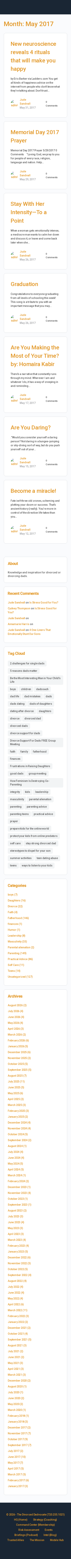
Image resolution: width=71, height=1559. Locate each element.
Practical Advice (17, 959)
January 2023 (16, 1251)
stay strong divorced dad (41, 843)
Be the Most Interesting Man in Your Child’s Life (35, 680)
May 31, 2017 (28, 107)
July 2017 (13, 1450)
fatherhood (40, 751)
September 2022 (17, 1275)
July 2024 (13, 1151)
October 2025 (16, 1063)
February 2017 (16, 1480)
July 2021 (13, 1351)
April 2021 (14, 1368)
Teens (11, 970)
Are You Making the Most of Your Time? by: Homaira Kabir (35, 355)
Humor (12, 929)
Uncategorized (17, 976)
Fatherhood (15, 918)
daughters (45, 711)
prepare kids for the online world (29, 828)
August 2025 (15, 1075)
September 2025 (17, 1069)
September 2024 (17, 1140)
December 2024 (17, 1122)
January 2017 (16, 1486)
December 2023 (17, 1187)
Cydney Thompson (19, 608)
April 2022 (14, 1304)
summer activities (21, 858)
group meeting (37, 773)
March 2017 (15, 1474)
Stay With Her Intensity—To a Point (29, 212)
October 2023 (16, 1198)
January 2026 (16, 1046)
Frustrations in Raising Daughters (30, 766)
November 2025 (17, 1058)
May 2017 (13, 1462)
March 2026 (15, 1034)
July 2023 (13, 1216)
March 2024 (15, 1175)
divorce (14, 718)
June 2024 (14, 1157)
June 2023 (14, 1222)
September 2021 (17, 1339)
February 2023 (16, 1245)
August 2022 (15, 1280)
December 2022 (17, 1257)
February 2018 (16, 1415)
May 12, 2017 (28, 533)
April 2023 (14, 1234)
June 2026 (14, 1017)
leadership (41, 791)
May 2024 (13, 1163)
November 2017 (17, 1433)
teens (13, 865)
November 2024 (17, 1128)
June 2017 (14, 1456)
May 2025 (13, 1093)
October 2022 (16, 1269)
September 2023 (17, 1204)
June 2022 (14, 1292)
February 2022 (16, 1316)
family (24, 751)
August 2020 (15, 1386)
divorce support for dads (25, 733)
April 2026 (14, 1028)
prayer (14, 821)
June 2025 (14, 1087)
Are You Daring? (31, 427)
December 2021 (17, 1327)
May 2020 (13, 1404)
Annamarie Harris (18, 624)
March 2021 (15, 1374)
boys (13, 689)
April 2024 (14, 1169)
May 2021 (13, 1363)
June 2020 (14, 1398)
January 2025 (16, 1116)
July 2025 (13, 1081)
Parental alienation (19, 947)
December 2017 (17, 1427)
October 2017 (16, 1439)
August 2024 (15, 1146)
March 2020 (15, 1409)
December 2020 (17, 1380)
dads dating (17, 703)
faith (12, 751)
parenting (16, 806)
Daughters (14, 900)
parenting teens (19, 814)
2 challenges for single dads (27, 663)
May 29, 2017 (28, 179)
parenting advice (37, 806)
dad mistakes (32, 696)
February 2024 (16, 1181)
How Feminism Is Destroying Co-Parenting (29, 782)
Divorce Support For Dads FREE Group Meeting (33, 742)
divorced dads (19, 725)
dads (49, 696)
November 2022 (17, 1263)
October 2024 (16, 1134)
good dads (16, 773)
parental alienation (40, 799)
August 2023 (15, 1210)
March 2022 (15, 1310)
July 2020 (13, 1392)
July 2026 (13, 1011)
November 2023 (17, 1192)
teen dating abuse (47, 858)
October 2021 (16, 1333)
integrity (15, 791)
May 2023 (13, 1228)
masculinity (17, 799)
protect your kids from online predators (34, 835)
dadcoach (42, 689)
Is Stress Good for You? (43, 602)
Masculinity (15, 941)
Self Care (13, 965)
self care (15, 843)
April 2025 (14, 1099)
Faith (11, 912)
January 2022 (16, 1321)
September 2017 (17, 1445)
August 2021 (15, 1345)
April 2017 (14, 1468)
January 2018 (16, 1421)
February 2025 (16, 1110)
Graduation (24, 284)
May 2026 (13, 1022)
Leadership (14, 935)
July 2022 (13, 1286)
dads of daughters (41, 703)
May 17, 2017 (28, 402)
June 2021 (14, 1357)
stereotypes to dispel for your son (30, 850)
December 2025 (17, 1052)
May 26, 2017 (28, 259)
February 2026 (16, 1040)
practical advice (43, 814)
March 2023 (15, 1239)
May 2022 (13, 1298)
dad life (14, 696)
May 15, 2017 (28, 466)
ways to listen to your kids (37, 865)
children (26, 689)
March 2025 (15, 1104)
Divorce (12, 906)
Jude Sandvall (16, 602)
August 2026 (15, 1005)
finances (15, 758)
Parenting (14, 953)
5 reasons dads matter (23, 670)
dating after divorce (22, 711)
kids (27, 791)
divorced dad (32, 718)
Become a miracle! (33, 491)
